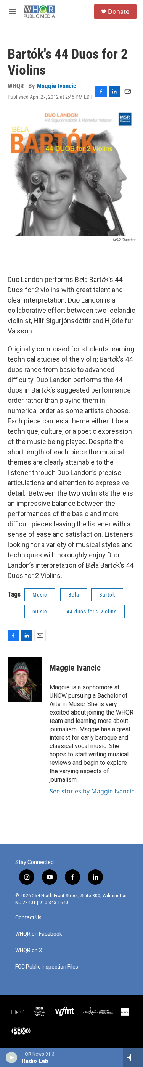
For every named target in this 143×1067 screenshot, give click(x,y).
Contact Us (28, 918)
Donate (118, 11)
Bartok (107, 595)
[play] (11, 1057)
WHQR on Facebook (38, 934)
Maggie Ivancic (56, 86)
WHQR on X (28, 950)
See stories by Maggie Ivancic (92, 791)
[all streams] (133, 1057)
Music (39, 595)
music (39, 611)
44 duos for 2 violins (92, 611)
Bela (73, 595)
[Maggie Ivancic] (25, 679)
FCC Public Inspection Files (46, 967)
